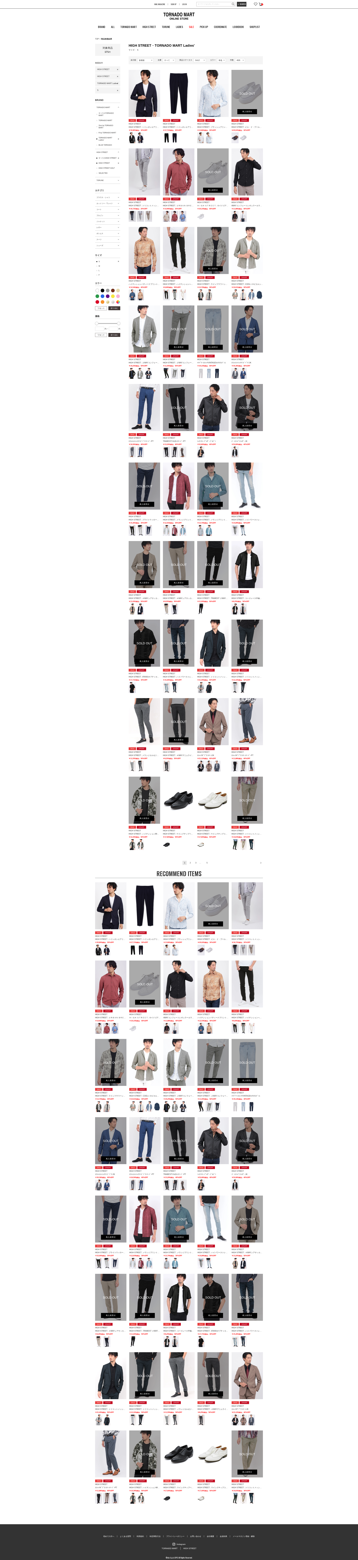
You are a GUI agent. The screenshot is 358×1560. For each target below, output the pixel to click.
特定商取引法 (155, 1536)
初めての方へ (108, 1536)
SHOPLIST (255, 27)
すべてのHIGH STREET (107, 158)
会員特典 (223, 1536)
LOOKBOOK (238, 27)
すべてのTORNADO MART (106, 114)
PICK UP (204, 27)
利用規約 (140, 1536)
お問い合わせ (195, 1536)
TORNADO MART (103, 107)
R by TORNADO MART (107, 133)
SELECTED (103, 173)
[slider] (96, 323)
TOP (97, 39)
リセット (101, 308)
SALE (191, 27)
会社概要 (210, 1536)
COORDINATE (220, 27)
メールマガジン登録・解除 (244, 1536)
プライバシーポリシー (175, 1536)
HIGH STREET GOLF (107, 168)
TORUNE (100, 180)
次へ (261, 863)
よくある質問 (125, 1536)
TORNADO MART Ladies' (107, 83)
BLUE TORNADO (105, 145)
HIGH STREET (103, 69)
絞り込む (114, 308)
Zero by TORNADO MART (106, 127)
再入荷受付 (247, 112)
